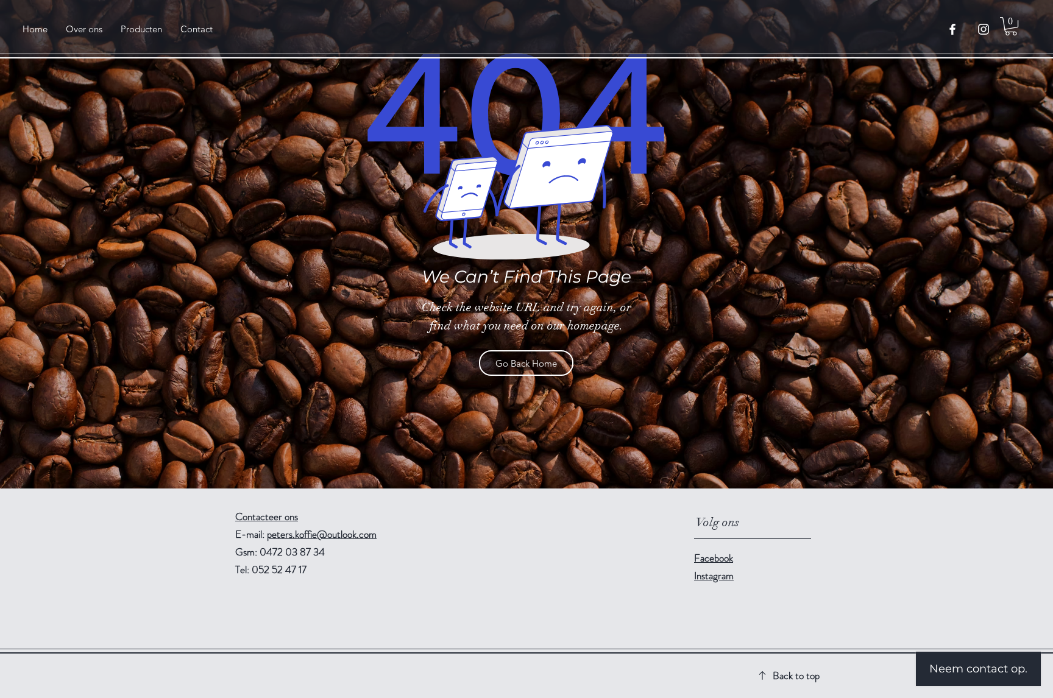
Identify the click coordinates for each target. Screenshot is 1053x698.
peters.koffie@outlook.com (322, 534)
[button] (1011, 26)
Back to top (796, 675)
